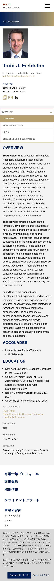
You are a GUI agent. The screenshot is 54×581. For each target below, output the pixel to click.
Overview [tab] (8, 119)
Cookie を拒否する (41, 575)
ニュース (8, 520)
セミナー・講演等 (12, 515)
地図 (7, 525)
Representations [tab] (13, 125)
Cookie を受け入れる (19, 575)
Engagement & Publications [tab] (19, 139)
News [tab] (6, 132)
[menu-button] (47, 6)
